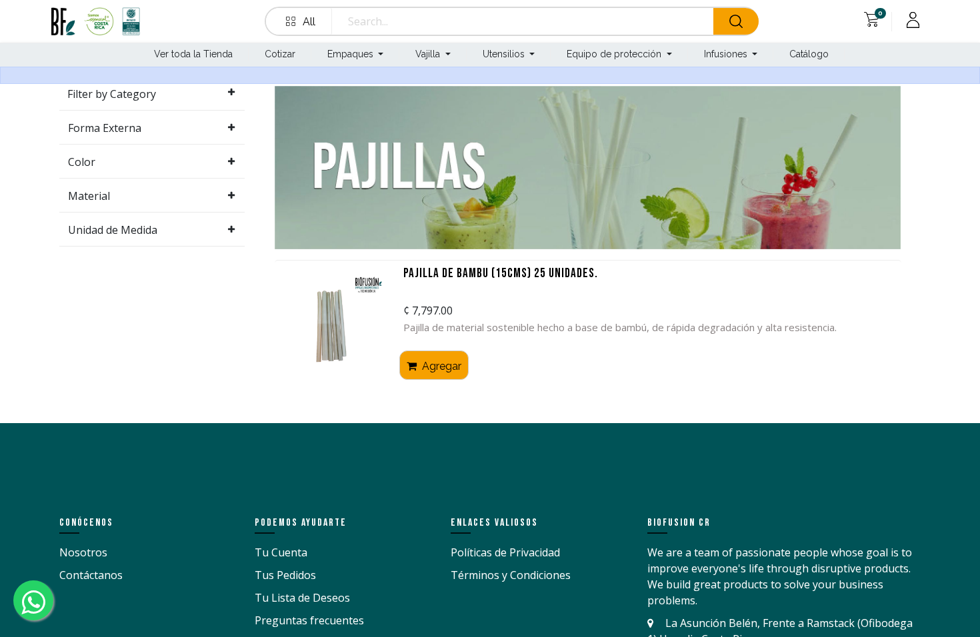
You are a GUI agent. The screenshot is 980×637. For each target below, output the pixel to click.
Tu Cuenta (281, 552)
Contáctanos (91, 575)
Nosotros (83, 552)
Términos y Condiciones (511, 575)
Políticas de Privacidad (505, 552)
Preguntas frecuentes (309, 620)
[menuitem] (192, 55)
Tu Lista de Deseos (302, 597)
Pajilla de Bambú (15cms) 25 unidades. (500, 274)
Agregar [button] (440, 366)
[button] (301, 21)
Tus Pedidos (285, 575)
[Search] (736, 21)
